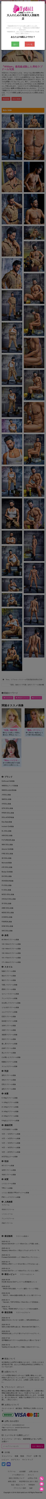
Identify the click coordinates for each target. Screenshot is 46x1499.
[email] (42, 1484)
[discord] (42, 1489)
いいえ (30, 44)
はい (15, 44)
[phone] (42, 1478)
